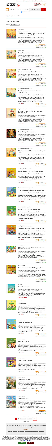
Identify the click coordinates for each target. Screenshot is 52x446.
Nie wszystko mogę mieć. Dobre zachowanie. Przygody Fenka (30, 112)
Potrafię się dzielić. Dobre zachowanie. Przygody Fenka (31, 151)
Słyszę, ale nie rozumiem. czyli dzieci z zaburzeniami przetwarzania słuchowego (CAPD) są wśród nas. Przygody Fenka (31, 33)
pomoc (38, 0)
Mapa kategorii (28, 431)
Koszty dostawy (25, 425)
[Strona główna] (13, 6)
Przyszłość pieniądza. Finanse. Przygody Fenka (31, 190)
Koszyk (20, 425)
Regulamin (31, 425)
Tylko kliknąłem (22, 303)
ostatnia (30, 418)
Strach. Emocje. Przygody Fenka (27, 132)
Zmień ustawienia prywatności (29, 427)
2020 (23, 431)
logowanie (44, 0)
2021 (21, 431)
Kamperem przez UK (23, 398)
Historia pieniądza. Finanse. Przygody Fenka (30, 171)
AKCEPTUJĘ (22, 442)
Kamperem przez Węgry (24, 379)
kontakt (34, 0)
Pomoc (18, 427)
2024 (14, 431)
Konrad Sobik (21, 29)
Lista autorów (41, 431)
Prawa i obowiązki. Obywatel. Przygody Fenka (30, 268)
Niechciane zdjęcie (23, 341)
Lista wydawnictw (34, 431)
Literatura (39, 382)
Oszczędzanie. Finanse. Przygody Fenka (29, 209)
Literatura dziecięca (22, 56)
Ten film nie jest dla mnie (25, 322)
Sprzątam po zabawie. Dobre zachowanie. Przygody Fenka (29, 91)
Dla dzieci (40, 55)
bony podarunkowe (28, 0)
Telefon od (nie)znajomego (25, 360)
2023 (16, 431)
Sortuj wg (8, 24)
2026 (9, 431)
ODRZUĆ (30, 442)
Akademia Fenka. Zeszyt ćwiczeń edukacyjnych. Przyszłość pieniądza (31, 248)
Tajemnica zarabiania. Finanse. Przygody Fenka (31, 228)
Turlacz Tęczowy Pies (24, 287)
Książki (35, 55)
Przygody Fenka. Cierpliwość (26, 53)
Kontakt (21, 427)
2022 (19, 431)
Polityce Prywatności (28, 440)
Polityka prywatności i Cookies (40, 425)
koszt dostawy (19, 0)
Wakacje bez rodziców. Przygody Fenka (29, 72)
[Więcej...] (11, 38)
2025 (11, 431)
